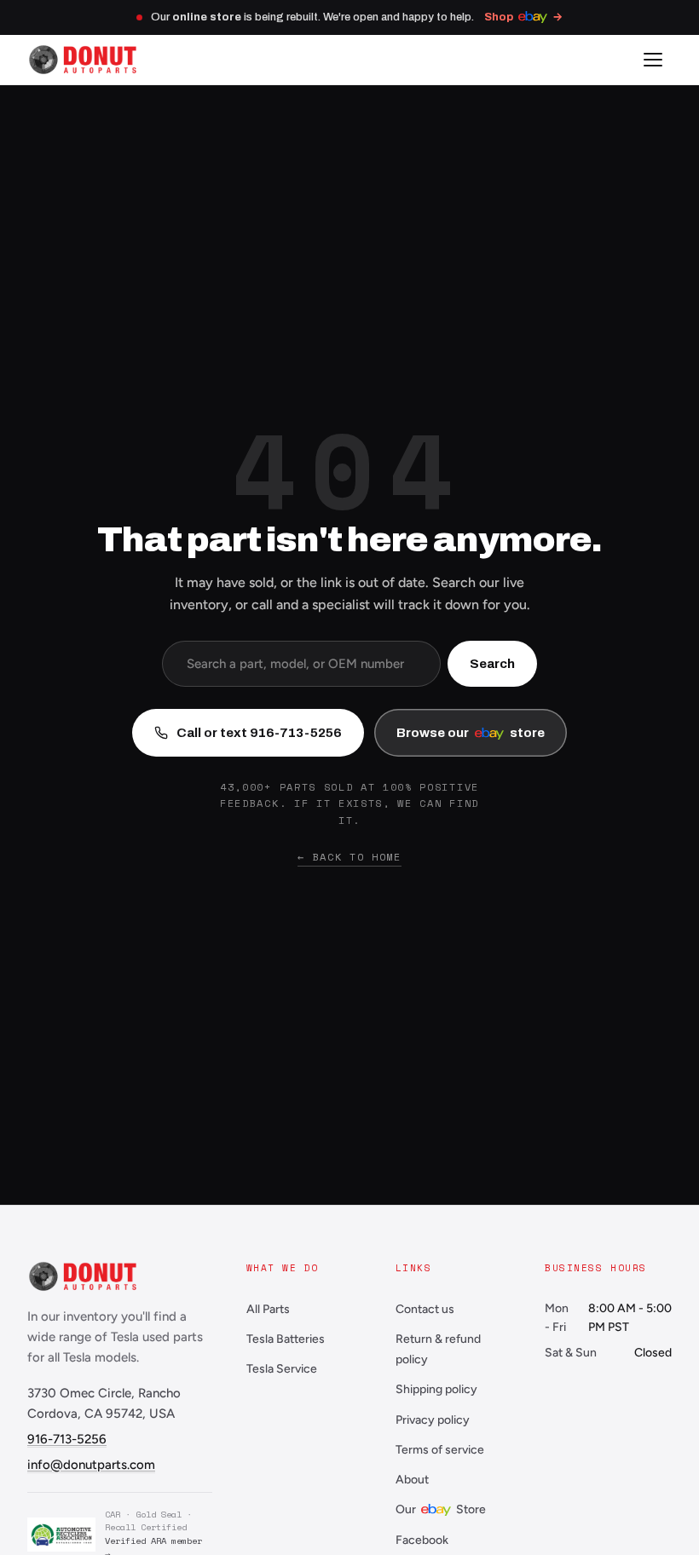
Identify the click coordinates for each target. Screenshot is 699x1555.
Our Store (441, 1509)
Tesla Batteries (285, 1339)
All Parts (268, 1309)
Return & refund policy (438, 1349)
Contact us (425, 1309)
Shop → (523, 17)
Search (492, 664)
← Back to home (349, 856)
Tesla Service (281, 1369)
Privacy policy (433, 1420)
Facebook (422, 1540)
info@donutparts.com (91, 1464)
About (412, 1479)
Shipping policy (436, 1389)
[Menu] (653, 59)
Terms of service (440, 1450)
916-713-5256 (67, 1439)
